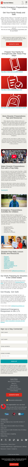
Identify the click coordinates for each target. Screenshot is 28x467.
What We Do (14, 385)
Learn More (14, 379)
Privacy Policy (4, 444)
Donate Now (14, 44)
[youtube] (18, 440)
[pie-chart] (3, 407)
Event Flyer (6, 268)
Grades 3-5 (6, 259)
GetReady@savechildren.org (18, 270)
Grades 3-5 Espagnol (9, 264)
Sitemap (24, 446)
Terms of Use (11, 444)
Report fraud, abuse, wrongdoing (8, 433)
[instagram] (10, 440)
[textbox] (14, 335)
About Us (14, 383)
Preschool (6, 256)
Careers (9, 448)
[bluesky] (26, 440)
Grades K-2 (6, 258)
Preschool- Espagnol (9, 261)
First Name (4, 332)
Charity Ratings (14, 390)
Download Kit (4, 190)
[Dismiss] (26, 457)
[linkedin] (22, 440)
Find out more (21, 408)
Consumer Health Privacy (6, 446)
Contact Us (4, 419)
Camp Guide (7, 260)
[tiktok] (14, 440)
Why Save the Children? (14, 381)
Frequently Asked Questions (14, 389)
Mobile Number (5, 353)
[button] (22, 2)
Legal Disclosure (17, 446)
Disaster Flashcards (8, 267)
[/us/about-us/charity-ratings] (6, 414)
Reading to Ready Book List (10, 265)
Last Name (4, 339)
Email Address (5, 346)
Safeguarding (4, 435)
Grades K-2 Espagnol (9, 263)
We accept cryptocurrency (15, 400)
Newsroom (3, 448)
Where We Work (14, 387)
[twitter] (6, 440)
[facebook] (2, 440)
